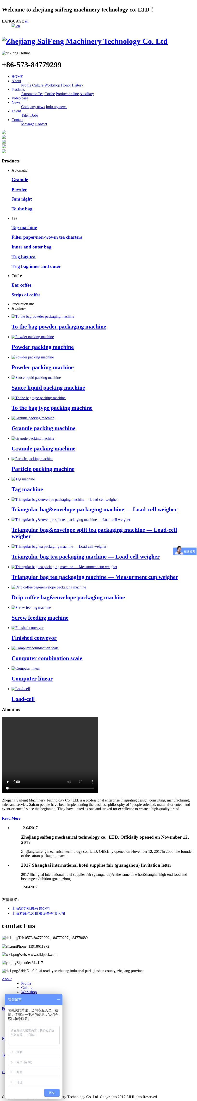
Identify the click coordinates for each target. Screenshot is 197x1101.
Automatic (29, 94)
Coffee (49, 94)
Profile (26, 85)
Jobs (34, 115)
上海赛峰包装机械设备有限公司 (38, 913)
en (27, 21)
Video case (20, 98)
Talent (16, 111)
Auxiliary (87, 94)
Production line (67, 94)
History (77, 85)
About (16, 81)
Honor (66, 85)
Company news (33, 107)
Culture (37, 85)
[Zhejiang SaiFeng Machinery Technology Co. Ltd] (85, 41)
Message (27, 124)
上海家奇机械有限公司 (31, 908)
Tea (40, 94)
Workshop (52, 85)
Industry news (56, 107)
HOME (17, 77)
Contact (17, 120)
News (16, 102)
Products (18, 89)
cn (17, 26)
